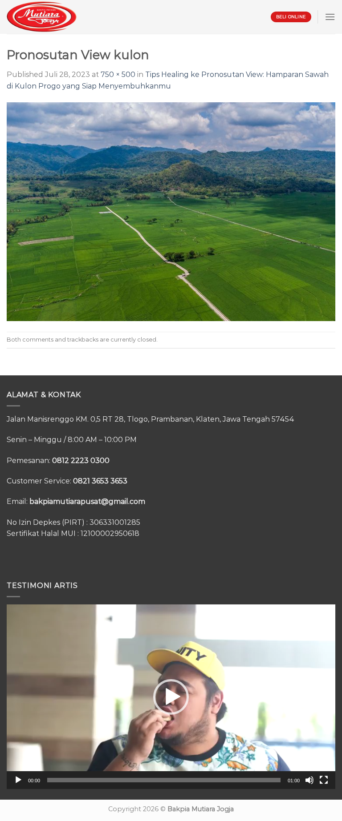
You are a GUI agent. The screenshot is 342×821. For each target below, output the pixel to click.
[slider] (164, 780)
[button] (171, 697)
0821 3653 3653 (100, 481)
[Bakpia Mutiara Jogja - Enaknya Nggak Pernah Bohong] (42, 16)
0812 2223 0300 (81, 460)
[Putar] (18, 780)
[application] (171, 696)
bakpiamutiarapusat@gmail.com (87, 501)
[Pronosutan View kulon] (171, 211)
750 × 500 (118, 74)
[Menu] (330, 17)
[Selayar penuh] (323, 780)
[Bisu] (309, 780)
